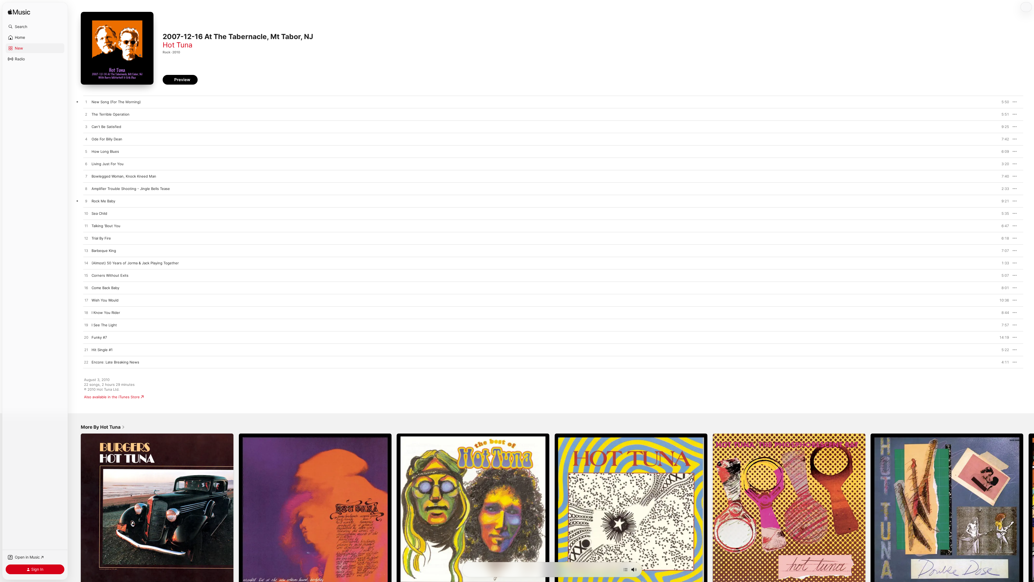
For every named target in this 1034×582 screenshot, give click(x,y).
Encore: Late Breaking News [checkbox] (115, 362)
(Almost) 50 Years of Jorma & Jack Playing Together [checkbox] (135, 263)
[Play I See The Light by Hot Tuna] (86, 325)
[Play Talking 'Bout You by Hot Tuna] (86, 226)
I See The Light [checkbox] (104, 325)
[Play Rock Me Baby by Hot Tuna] (86, 201)
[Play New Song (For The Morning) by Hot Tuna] (86, 102)
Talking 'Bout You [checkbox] (106, 226)
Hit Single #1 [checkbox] (102, 350)
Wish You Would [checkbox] (105, 300)
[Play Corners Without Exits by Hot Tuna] (86, 275)
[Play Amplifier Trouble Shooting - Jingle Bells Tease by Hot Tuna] (86, 188)
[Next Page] (1028, 510)
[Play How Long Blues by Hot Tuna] (86, 151)
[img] (19, 12)
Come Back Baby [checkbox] (105, 288)
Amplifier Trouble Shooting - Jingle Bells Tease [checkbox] (131, 188)
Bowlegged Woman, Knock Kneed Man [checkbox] (124, 176)
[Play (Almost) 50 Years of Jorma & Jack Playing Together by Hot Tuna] (86, 263)
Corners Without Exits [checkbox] (110, 275)
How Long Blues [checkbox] (105, 151)
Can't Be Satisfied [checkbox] (106, 126)
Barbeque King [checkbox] (104, 250)
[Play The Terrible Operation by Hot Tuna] (86, 114)
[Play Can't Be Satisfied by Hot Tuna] (86, 126)
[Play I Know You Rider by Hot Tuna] (86, 312)
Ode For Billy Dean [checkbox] (107, 139)
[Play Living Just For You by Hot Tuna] (86, 164)
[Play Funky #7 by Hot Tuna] (86, 337)
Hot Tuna (178, 45)
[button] (35, 26)
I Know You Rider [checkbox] (106, 312)
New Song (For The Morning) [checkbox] (116, 102)
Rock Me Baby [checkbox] (103, 201)
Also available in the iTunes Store (112, 397)
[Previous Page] (75, 510)
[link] (103, 427)
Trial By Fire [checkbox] (101, 238)
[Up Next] (625, 569)
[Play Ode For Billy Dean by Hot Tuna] (86, 139)
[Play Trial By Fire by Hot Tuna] (86, 238)
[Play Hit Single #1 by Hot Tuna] (86, 350)
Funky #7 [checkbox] (99, 337)
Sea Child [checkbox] (99, 213)
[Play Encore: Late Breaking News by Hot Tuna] (86, 362)
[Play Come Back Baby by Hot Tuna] (86, 288)
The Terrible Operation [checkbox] (111, 114)
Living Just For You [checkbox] (108, 164)
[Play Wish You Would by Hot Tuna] (86, 300)
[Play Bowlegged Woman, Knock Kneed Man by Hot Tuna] (86, 176)
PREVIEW (1003, 101)
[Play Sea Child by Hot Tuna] (86, 213)
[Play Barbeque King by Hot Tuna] (86, 250)
